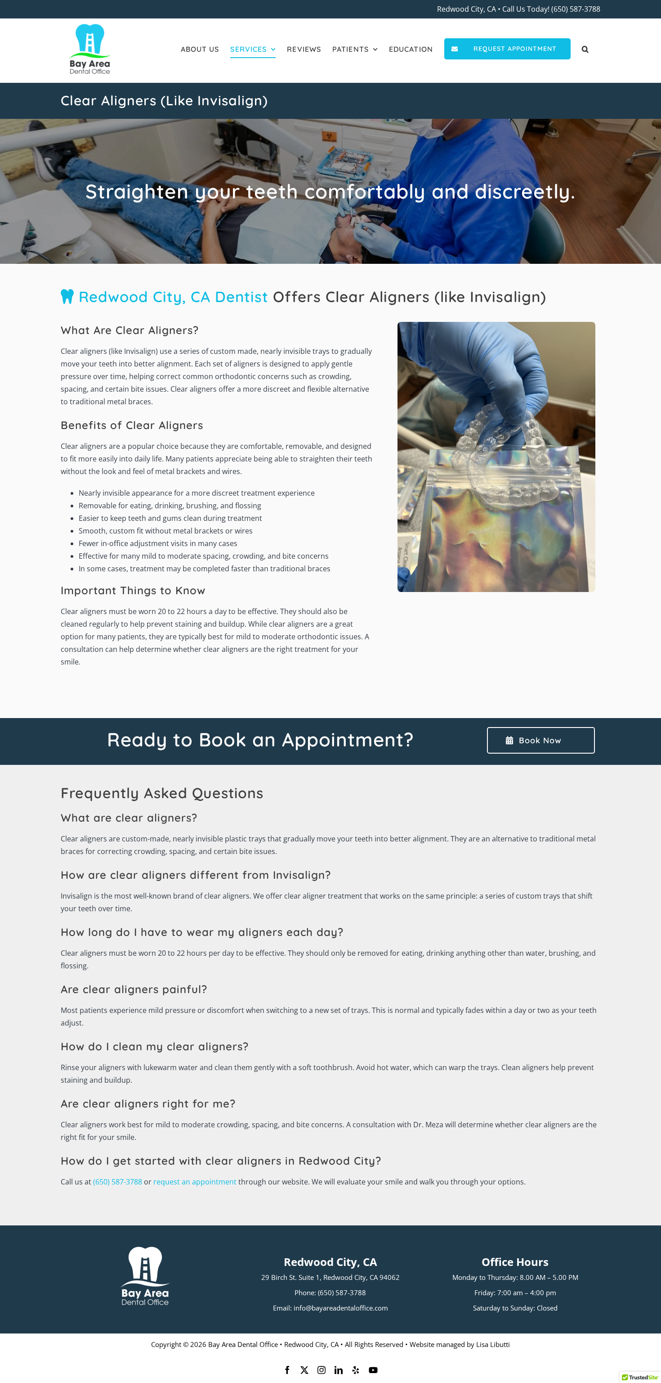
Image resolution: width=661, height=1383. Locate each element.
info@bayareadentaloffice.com (341, 1307)
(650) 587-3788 (575, 9)
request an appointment (195, 1182)
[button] (585, 48)
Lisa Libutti (493, 1344)
